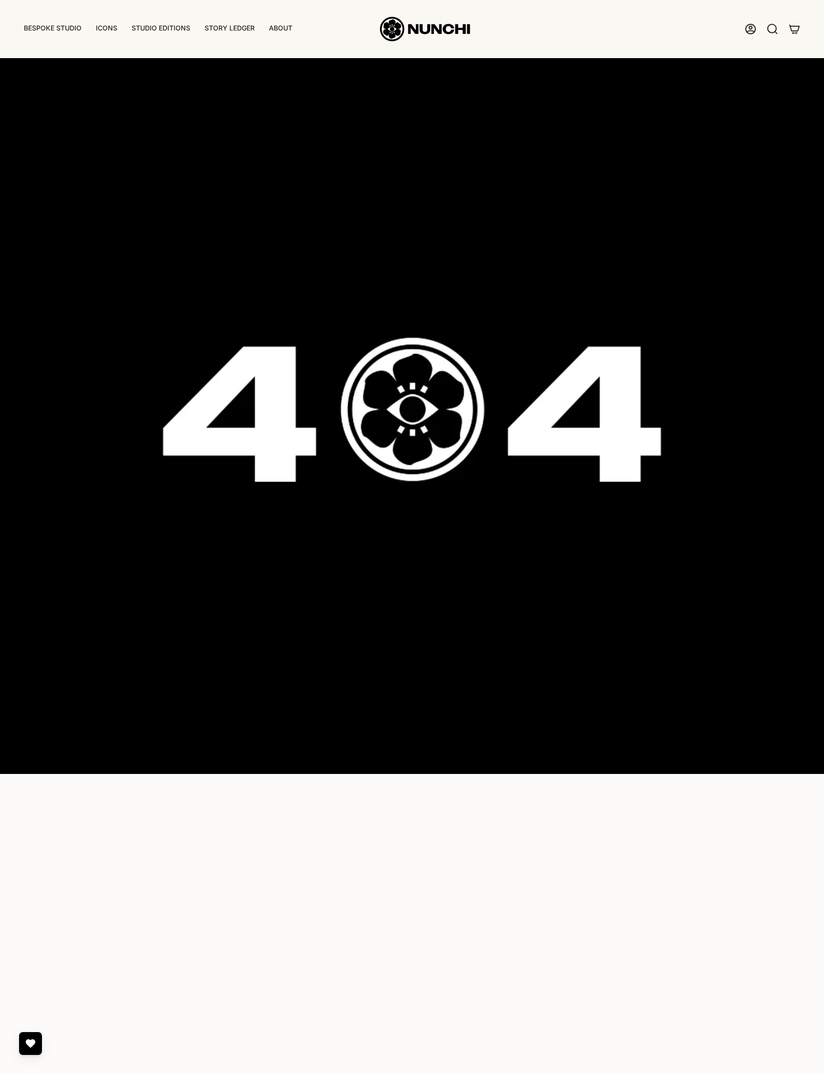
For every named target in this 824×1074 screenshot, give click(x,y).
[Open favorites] (30, 1043)
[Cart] (794, 29)
